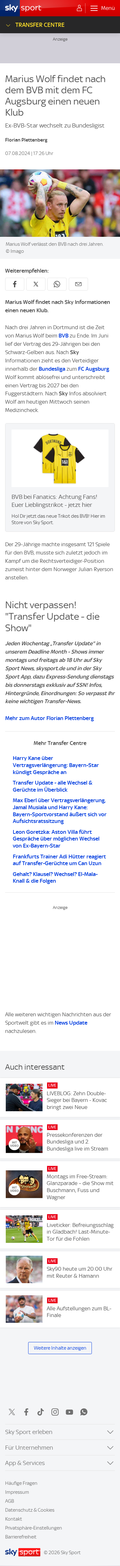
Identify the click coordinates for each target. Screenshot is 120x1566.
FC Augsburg (93, 369)
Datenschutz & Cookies (29, 1510)
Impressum (17, 1492)
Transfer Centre (40, 24)
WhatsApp (84, 1412)
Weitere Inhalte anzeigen (60, 1348)
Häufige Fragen (21, 1483)
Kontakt (13, 1519)
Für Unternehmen (29, 1447)
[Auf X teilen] (35, 284)
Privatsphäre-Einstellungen (33, 1528)
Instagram (55, 1412)
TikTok (40, 1412)
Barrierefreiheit (20, 1537)
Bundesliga (53, 369)
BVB (63, 335)
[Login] (79, 8)
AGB (9, 1501)
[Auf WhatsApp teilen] (57, 284)
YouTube (69, 1412)
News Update (71, 1022)
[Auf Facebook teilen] (14, 284)
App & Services (25, 1463)
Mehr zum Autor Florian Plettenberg (49, 718)
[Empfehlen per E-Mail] (78, 284)
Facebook (26, 1412)
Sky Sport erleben (28, 1432)
